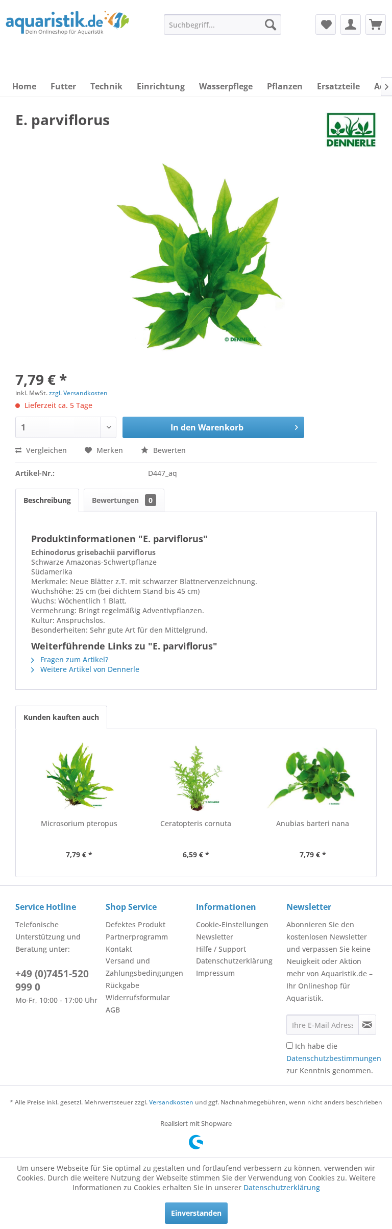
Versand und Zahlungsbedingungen (144, 967)
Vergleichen (45, 450)
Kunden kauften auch (61, 717)
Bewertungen (122, 500)
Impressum (215, 973)
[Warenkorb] (375, 24)
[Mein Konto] (350, 24)
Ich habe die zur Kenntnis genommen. (333, 1058)
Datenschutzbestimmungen (333, 1058)
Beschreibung (47, 500)
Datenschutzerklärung (234, 961)
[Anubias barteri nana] (312, 777)
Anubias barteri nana (312, 823)
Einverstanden (196, 1213)
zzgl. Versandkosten (78, 393)
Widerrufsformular (138, 997)
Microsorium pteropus (79, 823)
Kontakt (119, 949)
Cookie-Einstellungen (232, 924)
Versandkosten (171, 1102)
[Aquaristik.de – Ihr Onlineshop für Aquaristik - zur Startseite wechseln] (67, 32)
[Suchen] (270, 24)
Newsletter (214, 937)
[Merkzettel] (325, 24)
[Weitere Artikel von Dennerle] (351, 130)
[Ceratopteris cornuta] (196, 777)
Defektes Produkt (135, 924)
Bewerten (168, 450)
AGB (113, 1010)
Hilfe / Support (221, 949)
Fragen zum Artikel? (73, 659)
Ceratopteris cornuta (195, 823)
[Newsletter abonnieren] (367, 1025)
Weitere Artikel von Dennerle (88, 669)
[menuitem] (222, 24)
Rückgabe (122, 985)
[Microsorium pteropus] (79, 777)
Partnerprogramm (137, 937)
